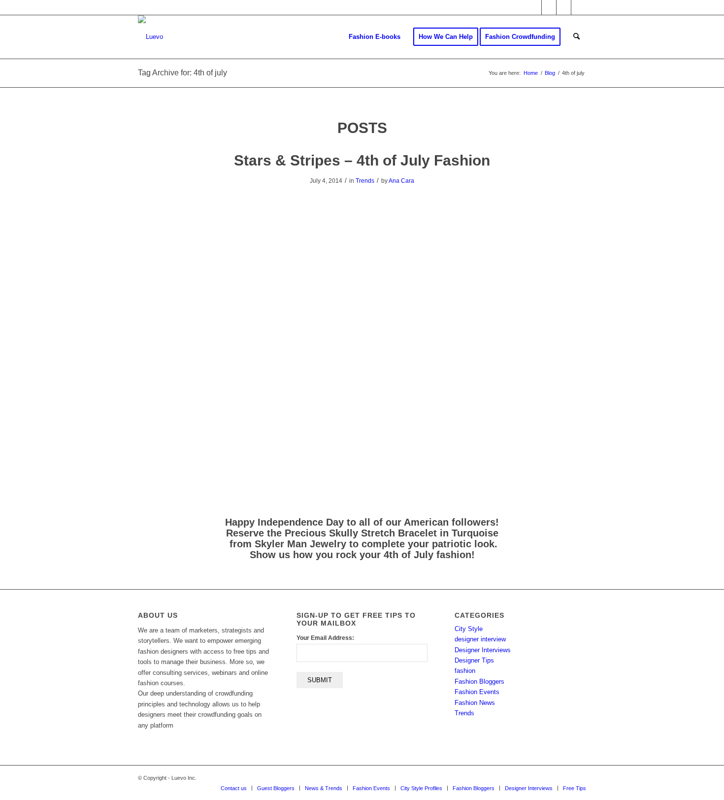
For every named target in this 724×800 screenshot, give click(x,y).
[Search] (576, 37)
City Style (469, 629)
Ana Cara (401, 180)
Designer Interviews (483, 650)
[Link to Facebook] (549, 7)
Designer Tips (474, 660)
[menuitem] (374, 37)
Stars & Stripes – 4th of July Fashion (362, 160)
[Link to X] (534, 7)
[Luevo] (150, 37)
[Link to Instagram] (564, 7)
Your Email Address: (325, 637)
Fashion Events (477, 692)
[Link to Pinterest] (578, 7)
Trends (365, 180)
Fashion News (475, 702)
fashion (465, 670)
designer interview (480, 639)
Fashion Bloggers (479, 681)
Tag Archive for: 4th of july (182, 72)
